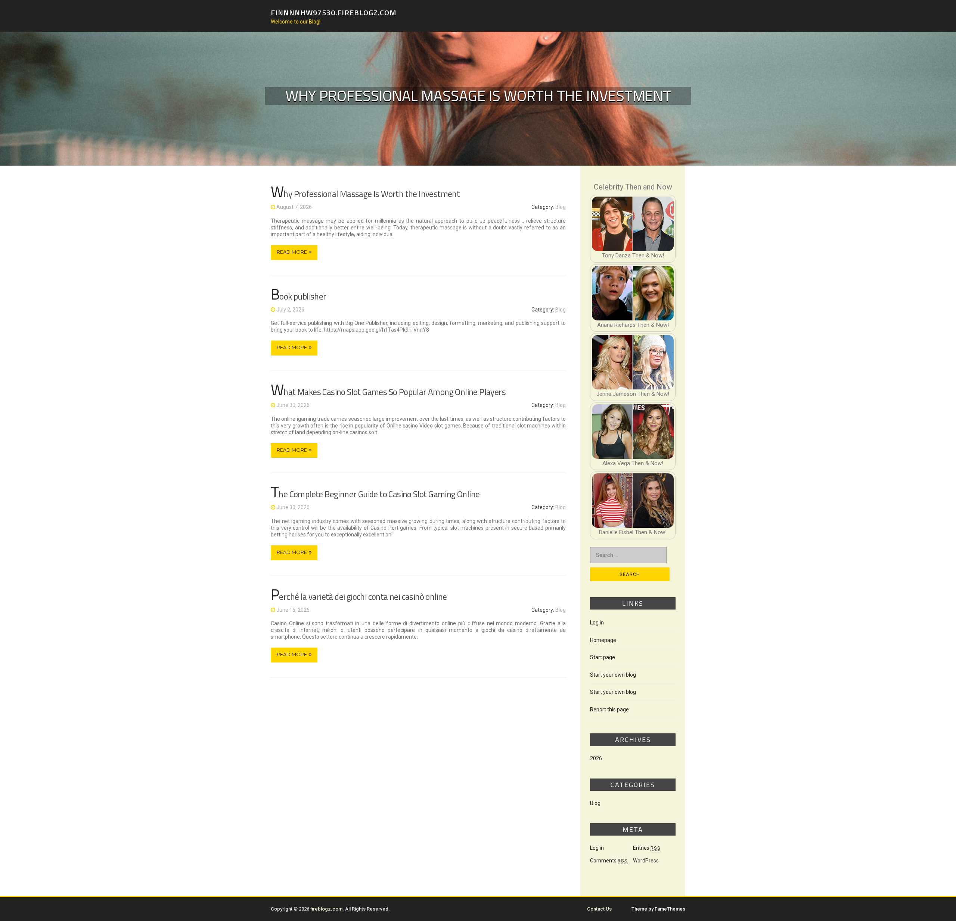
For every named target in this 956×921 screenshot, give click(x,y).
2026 (596, 758)
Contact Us (599, 909)
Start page (602, 657)
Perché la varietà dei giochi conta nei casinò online (359, 596)
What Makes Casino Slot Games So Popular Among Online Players (388, 391)
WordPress (646, 861)
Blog (560, 207)
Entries (647, 848)
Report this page (609, 709)
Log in (597, 623)
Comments (609, 861)
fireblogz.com (326, 909)
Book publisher (298, 296)
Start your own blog (613, 675)
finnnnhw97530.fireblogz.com (334, 12)
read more (292, 252)
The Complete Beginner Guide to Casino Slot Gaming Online (375, 494)
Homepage (603, 640)
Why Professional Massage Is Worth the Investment (365, 193)
